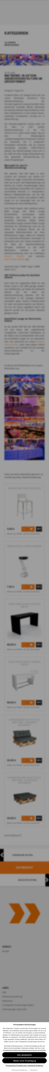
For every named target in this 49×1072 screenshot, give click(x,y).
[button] (24, 1060)
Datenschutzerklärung (19, 1070)
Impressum (33, 1070)
